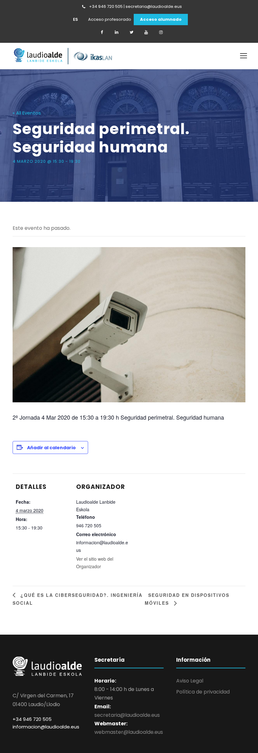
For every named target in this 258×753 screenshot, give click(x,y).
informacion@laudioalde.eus (46, 726)
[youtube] (146, 32)
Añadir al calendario (51, 447)
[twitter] (131, 32)
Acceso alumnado (161, 19)
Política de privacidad (203, 691)
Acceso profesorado (109, 19)
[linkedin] (116, 32)
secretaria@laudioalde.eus (127, 715)
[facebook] (101, 32)
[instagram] (161, 32)
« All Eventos (27, 113)
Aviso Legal (189, 680)
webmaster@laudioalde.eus (128, 732)
